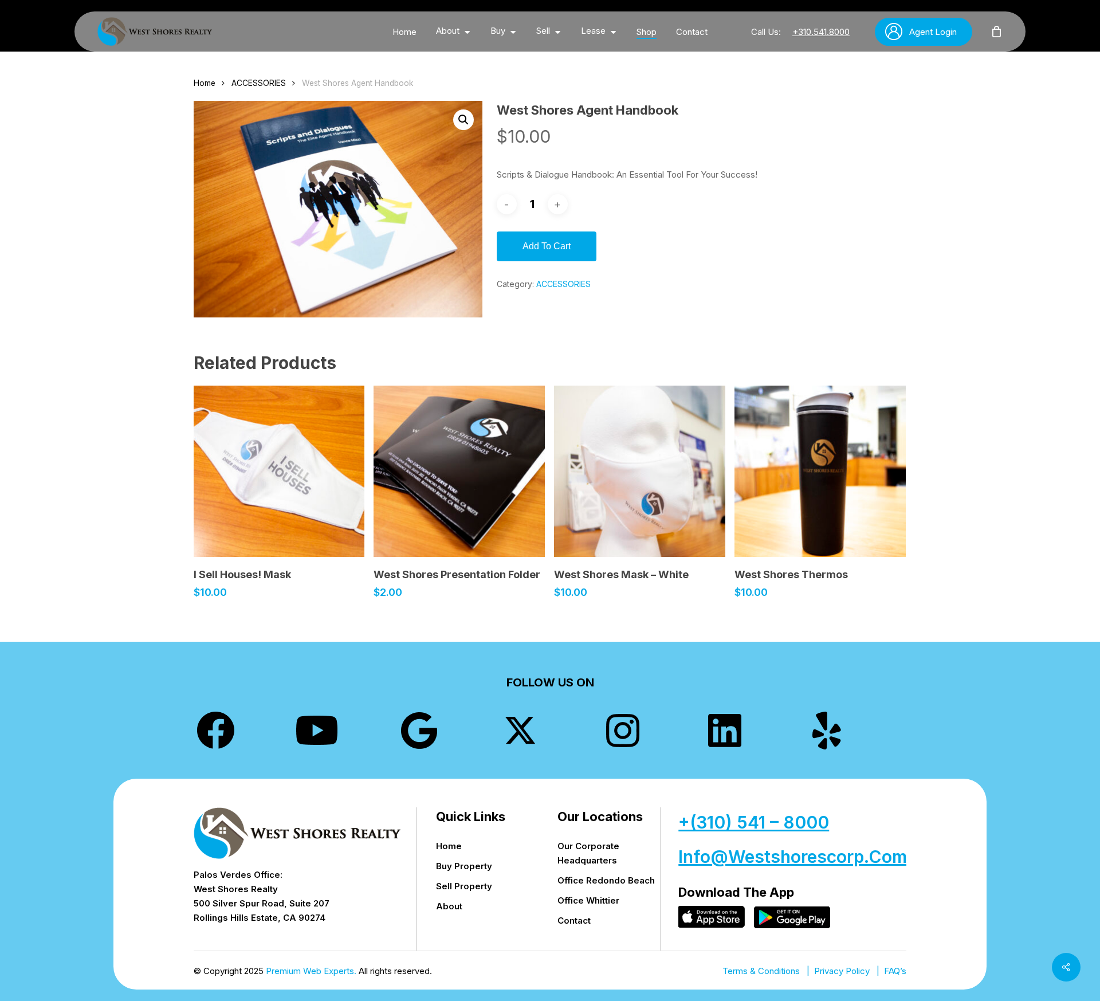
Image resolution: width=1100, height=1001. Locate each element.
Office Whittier (588, 900)
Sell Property (464, 886)
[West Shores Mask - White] (639, 471)
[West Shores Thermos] (820, 471)
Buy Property (464, 866)
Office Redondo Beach (606, 880)
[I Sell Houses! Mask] (279, 471)
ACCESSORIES (258, 83)
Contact (574, 920)
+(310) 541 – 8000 (753, 822)
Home (204, 83)
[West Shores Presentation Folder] (459, 471)
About (449, 906)
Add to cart (546, 246)
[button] (463, 119)
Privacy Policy (842, 970)
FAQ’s (895, 970)
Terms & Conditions (761, 970)
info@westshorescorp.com (792, 856)
